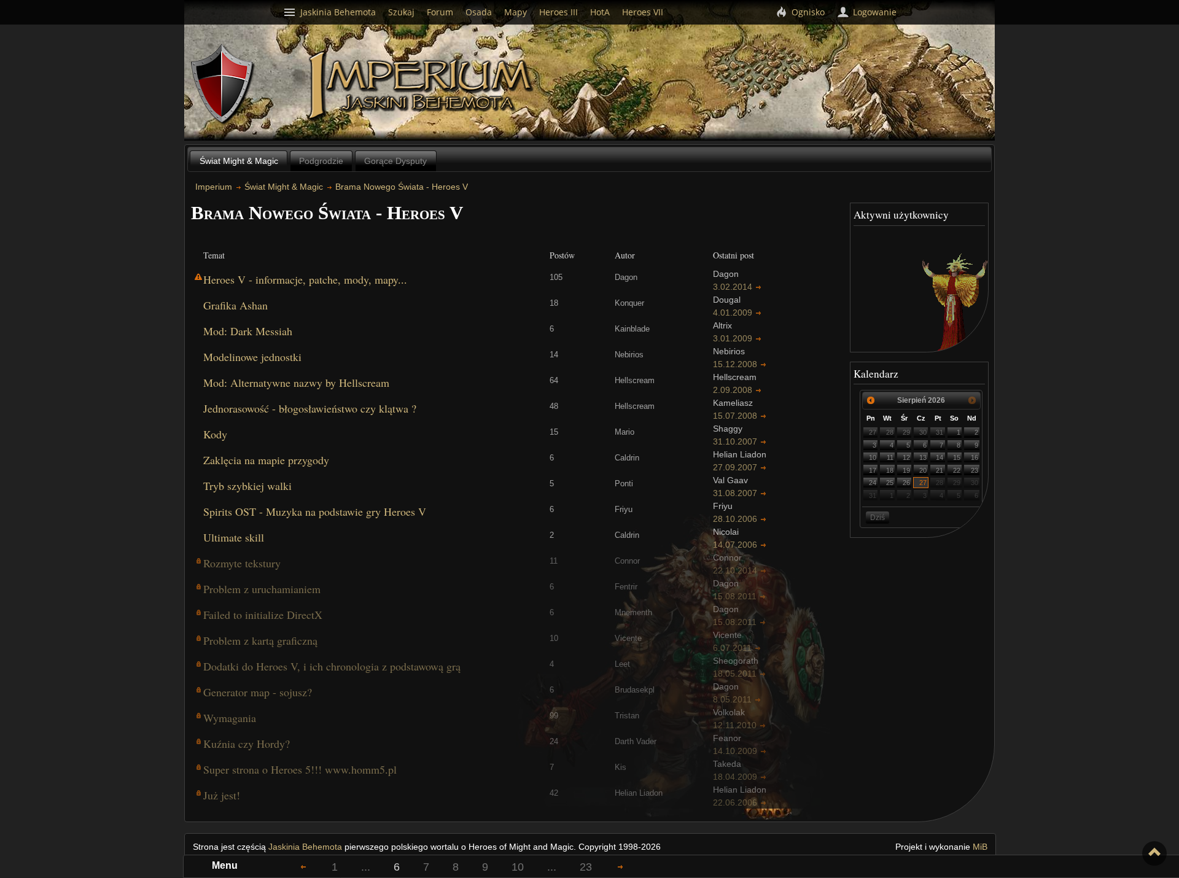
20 (923, 470)
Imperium (422, 86)
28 (889, 432)
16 (974, 457)
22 (956, 470)
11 (890, 457)
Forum (440, 12)
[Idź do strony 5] (303, 866)
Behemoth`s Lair (222, 84)
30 (923, 432)
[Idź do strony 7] (620, 866)
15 (956, 457)
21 (939, 470)
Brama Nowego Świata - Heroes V (401, 187)
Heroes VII (642, 12)
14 (939, 457)
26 (906, 482)
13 (923, 457)
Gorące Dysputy (395, 161)
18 (889, 470)
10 (872, 457)
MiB (980, 847)
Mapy (515, 12)
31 (939, 432)
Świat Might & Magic (239, 161)
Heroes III (558, 12)
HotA (600, 12)
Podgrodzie (321, 161)
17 (872, 470)
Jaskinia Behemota (305, 847)
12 (906, 457)
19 (906, 470)
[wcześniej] (870, 400)
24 (872, 482)
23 (974, 470)
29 (906, 432)
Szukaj (401, 12)
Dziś (877, 517)
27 (872, 432)
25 (889, 482)
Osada (478, 12)
